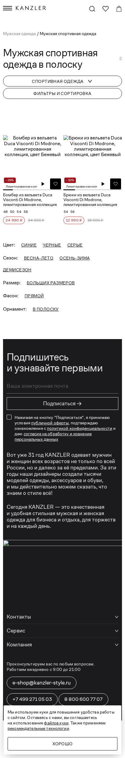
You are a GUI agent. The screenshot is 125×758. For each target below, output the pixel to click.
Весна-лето (38, 258)
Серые (75, 245)
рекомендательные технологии (38, 728)
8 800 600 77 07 (83, 699)
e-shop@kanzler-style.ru (41, 683)
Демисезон (17, 269)
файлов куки (56, 722)
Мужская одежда (20, 33)
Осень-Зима (74, 258)
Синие (29, 245)
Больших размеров (51, 282)
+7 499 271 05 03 (32, 699)
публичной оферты (50, 422)
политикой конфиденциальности (79, 428)
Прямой (34, 295)
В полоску (46, 309)
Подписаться (62, 403)
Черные (52, 245)
